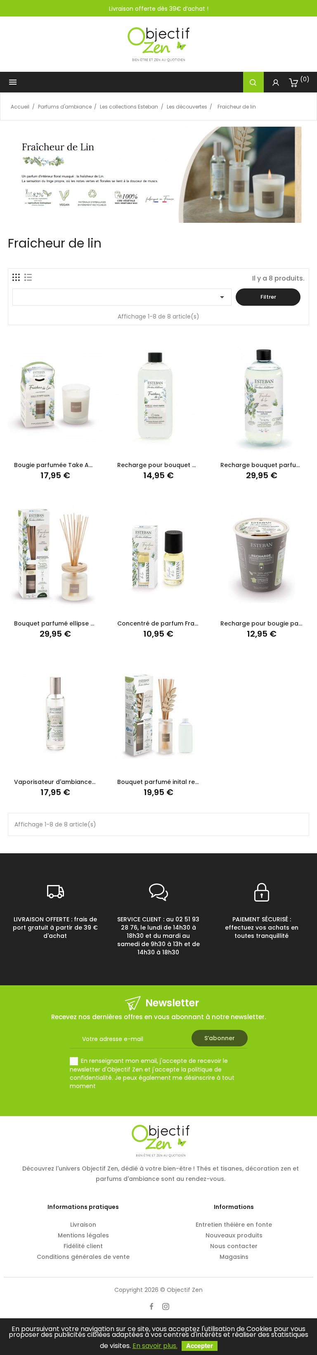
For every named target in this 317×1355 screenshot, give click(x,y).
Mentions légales (83, 1235)
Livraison (83, 1224)
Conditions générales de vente (83, 1257)
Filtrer (268, 297)
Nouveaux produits (234, 1235)
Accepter (199, 1346)
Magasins (234, 1257)
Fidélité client (83, 1246)
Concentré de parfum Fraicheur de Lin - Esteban (190, 623)
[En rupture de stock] (138, 764)
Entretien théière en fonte (234, 1224)
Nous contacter (234, 1246)
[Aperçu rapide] (75, 447)
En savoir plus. (154, 1345)
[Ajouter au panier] (35, 447)
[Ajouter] (55, 447)
